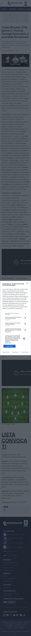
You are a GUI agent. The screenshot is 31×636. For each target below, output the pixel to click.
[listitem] (15, 314)
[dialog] (15, 318)
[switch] (24, 318)
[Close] (27, 284)
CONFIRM (9, 346)
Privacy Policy (24, 352)
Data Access (15, 352)
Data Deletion (6, 352)
